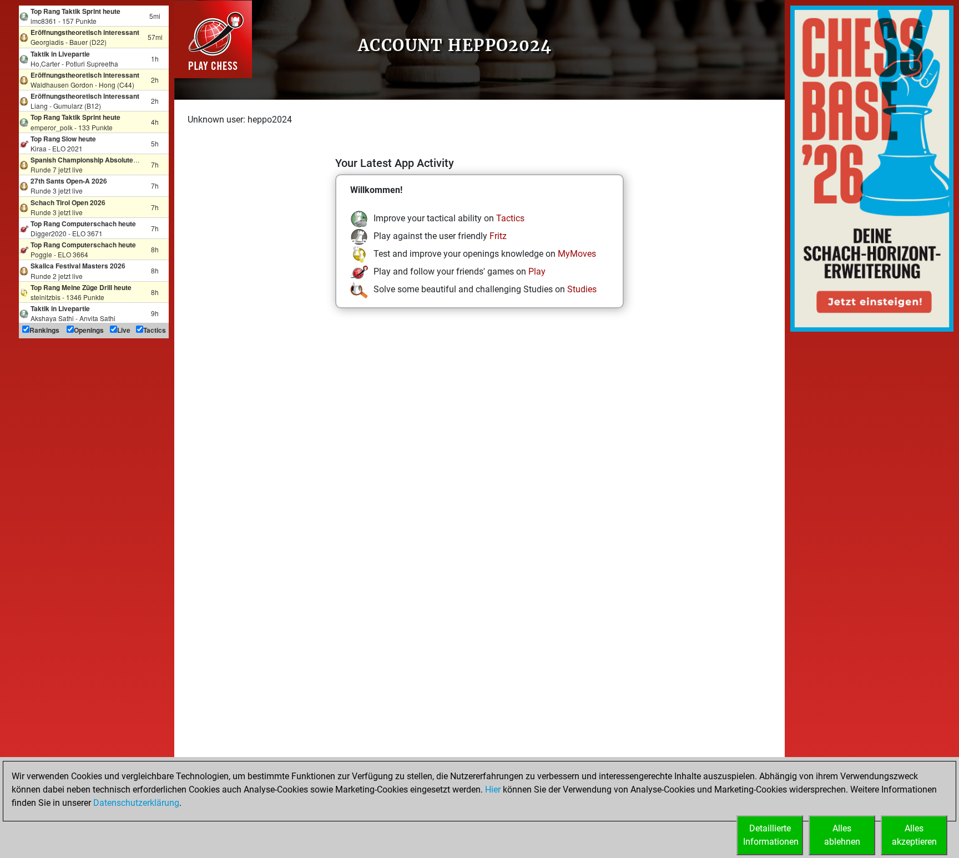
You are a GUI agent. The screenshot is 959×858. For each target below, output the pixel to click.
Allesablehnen (842, 835)
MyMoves (577, 253)
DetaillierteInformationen (771, 835)
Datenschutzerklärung (136, 803)
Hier (493, 789)
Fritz (498, 236)
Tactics (510, 218)
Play (537, 271)
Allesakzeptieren (914, 835)
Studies (582, 289)
